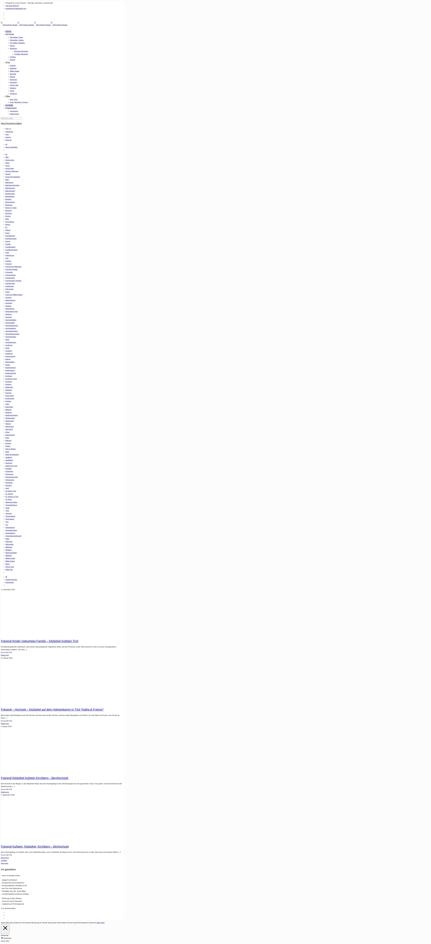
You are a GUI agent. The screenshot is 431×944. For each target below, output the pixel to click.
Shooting (8, 485)
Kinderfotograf (10, 367)
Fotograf (8, 264)
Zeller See (9, 569)
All (6, 144)
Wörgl (7, 564)
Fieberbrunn (9, 255)
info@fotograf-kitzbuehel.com (15, 8)
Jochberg (8, 351)
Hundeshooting (10, 342)
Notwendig (7, 938)
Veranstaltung (10, 533)
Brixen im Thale (10, 208)
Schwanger (9, 474)
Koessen (8, 393)
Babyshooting (10, 191)
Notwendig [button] (4, 935)
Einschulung (9, 222)
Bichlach (8, 199)
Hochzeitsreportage (12, 334)
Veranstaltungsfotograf (13, 536)
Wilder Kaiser (10, 561)
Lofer (7, 404)
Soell (7, 488)
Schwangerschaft (11, 477)
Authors (8, 137)
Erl (6, 227)
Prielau (7, 446)
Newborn (8, 412)
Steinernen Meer (11, 502)
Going (7, 292)
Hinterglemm (9, 309)
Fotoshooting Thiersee (13, 281)
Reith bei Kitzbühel (12, 454)
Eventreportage (10, 238)
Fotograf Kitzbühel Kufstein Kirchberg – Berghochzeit (34, 778)
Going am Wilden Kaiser (14, 295)
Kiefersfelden (10, 362)
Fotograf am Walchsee (13, 267)
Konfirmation (9, 398)
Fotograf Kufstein (11, 269)
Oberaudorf (9, 426)
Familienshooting (11, 250)
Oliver (7, 432)
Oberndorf (9, 429)
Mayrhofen (9, 407)
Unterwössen (10, 527)
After (7, 157)
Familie (8, 244)
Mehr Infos (100, 923)
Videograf (8, 541)
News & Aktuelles (11, 147)
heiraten (8, 306)
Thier (7, 511)
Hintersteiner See (11, 311)
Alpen (7, 163)
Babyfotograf (9, 188)
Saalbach (8, 457)
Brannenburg (10, 202)
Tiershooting (9, 519)
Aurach (7, 174)
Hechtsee (8, 303)
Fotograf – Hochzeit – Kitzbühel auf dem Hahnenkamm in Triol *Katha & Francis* (52, 709)
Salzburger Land (11, 466)
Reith (7, 452)
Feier (7, 252)
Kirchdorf (8, 382)
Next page (4, 863)
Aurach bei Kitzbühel (12, 177)
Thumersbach (10, 516)
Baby (7, 180)
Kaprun (8, 359)
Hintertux (8, 314)
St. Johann (9, 494)
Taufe (7, 508)
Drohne (8, 216)
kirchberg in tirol (11, 379)
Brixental (8, 210)
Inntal (7, 348)
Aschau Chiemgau (11, 171)
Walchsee (8, 547)
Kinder (7, 365)
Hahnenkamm (10, 300)
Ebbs (7, 219)
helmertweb (9, 582)
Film (6, 258)
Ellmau (7, 224)
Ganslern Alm (10, 283)
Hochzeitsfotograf (11, 325)
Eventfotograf (10, 236)
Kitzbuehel (9, 387)
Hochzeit (8, 317)
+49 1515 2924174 (12, 6)
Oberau (8, 424)
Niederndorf (9, 421)
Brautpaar (8, 205)
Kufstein (8, 401)
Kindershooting (10, 373)
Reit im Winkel (10, 449)
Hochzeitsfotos (10, 328)
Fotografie (9, 272)
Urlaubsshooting (11, 530)
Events (7, 241)
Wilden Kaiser (10, 558)
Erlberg (8, 230)
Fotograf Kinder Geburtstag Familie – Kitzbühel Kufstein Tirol (39, 641)
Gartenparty (9, 286)
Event (7, 233)
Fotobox (8, 261)
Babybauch (9, 182)
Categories (9, 132)
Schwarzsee (9, 480)
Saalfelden (9, 460)
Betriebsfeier (9, 196)
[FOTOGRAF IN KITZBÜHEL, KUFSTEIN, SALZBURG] (34, 24)
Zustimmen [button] (92, 923)
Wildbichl (8, 555)
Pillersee (8, 440)
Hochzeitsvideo (10, 337)
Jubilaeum (9, 353)
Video (7, 539)
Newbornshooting (11, 415)
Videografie (9, 544)
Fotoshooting (10, 278)
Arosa (7, 166)
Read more (5, 655)
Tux (6, 525)
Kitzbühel (8, 390)
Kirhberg (8, 384)
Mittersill (8, 410)
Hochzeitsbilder (10, 320)
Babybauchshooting (12, 185)
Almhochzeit (9, 160)
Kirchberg (8, 376)
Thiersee (8, 513)
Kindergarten (10, 370)
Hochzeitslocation (11, 331)
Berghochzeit (10, 194)
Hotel (7, 339)
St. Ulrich (8, 499)
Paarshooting (10, 435)
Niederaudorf (10, 418)
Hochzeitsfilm (10, 323)
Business (8, 213)
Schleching (9, 471)
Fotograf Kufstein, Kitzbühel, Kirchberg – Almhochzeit (35, 846)
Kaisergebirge (10, 356)
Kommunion (9, 396)
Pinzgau (8, 443)
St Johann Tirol (10, 491)
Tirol (6, 522)
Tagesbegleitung (11, 505)
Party (7, 438)
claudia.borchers (11, 579)
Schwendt (8, 483)
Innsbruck (8, 345)
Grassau (8, 297)
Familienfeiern (10, 247)
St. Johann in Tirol (11, 497)
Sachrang (8, 463)
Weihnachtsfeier (11, 553)
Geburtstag (9, 289)
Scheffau (8, 468)
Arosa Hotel (9, 168)
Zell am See (9, 567)
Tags (7, 134)
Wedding (8, 550)
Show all (8, 140)
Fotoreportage (10, 275)
